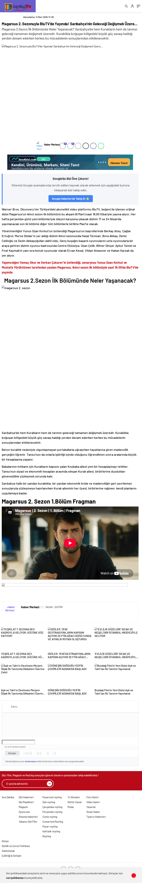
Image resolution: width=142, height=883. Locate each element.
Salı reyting (48, 802)
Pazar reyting (49, 826)
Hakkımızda (8, 850)
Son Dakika (8, 797)
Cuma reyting (49, 816)
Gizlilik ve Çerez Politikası (16, 845)
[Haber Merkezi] (39, 146)
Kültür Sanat (75, 802)
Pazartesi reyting (52, 797)
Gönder (12, 753)
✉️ (42, 607)
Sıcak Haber (93, 811)
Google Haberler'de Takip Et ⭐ (70, 198)
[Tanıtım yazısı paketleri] (70, 162)
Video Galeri (93, 802)
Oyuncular (24, 811)
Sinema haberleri (28, 816)
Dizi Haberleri (26, 797)
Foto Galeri (92, 797)
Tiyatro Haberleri (96, 816)
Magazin (23, 807)
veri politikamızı (15, 877)
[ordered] (38, 753)
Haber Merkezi (52, 144)
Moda (71, 807)
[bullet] (41, 753)
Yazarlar (91, 807)
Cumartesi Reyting (52, 821)
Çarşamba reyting (52, 807)
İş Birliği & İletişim (11, 855)
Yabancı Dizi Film (28, 821)
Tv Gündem (74, 797)
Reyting (46, 836)
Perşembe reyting (52, 811)
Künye (5, 841)
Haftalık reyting (51, 831)
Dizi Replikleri (26, 802)
